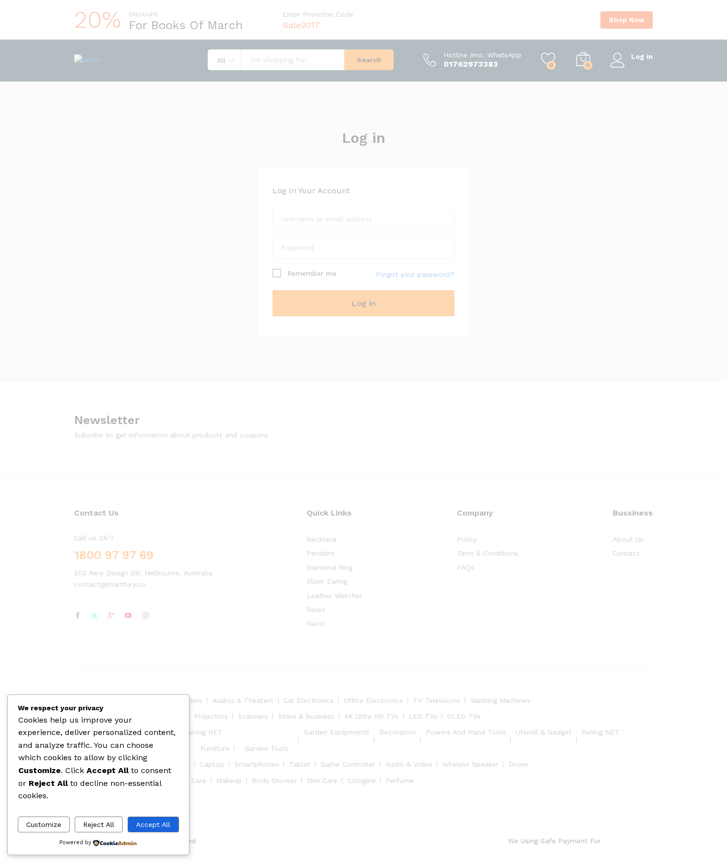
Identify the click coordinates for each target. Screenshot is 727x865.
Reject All (98, 824)
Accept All (153, 824)
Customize (43, 824)
